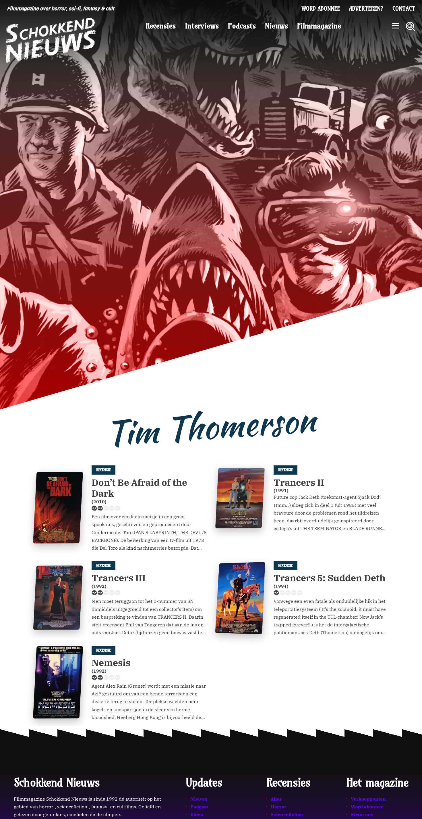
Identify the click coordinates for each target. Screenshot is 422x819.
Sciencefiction (287, 814)
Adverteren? (366, 8)
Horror (279, 807)
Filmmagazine (319, 25)
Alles (276, 799)
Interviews (202, 25)
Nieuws (276, 25)
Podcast (199, 807)
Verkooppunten (368, 799)
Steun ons (362, 814)
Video (196, 814)
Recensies (161, 25)
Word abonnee (321, 8)
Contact (403, 8)
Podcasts (242, 25)
